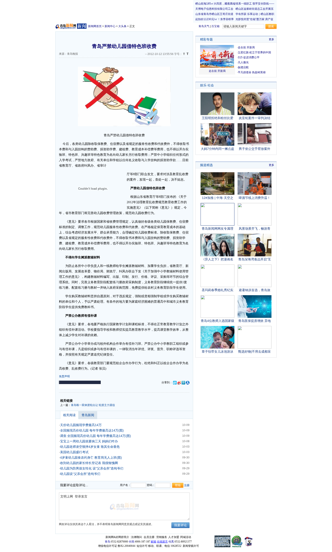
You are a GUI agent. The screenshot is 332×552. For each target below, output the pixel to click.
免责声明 (64, 376)
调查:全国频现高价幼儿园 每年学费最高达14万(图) (95, 436)
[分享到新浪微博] (179, 382)
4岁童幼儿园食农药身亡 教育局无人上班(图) (91, 457)
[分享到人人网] (187, 382)
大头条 (122, 26)
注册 (186, 485)
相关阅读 (69, 415)
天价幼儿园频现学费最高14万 (81, 425)
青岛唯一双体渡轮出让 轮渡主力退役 (93, 405)
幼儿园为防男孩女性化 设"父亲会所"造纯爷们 (91, 468)
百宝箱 (215, 26)
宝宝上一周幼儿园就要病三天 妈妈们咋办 (89, 441)
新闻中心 (110, 26)
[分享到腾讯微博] (183, 382)
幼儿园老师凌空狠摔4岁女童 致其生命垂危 (90, 446)
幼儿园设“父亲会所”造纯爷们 (80, 474)
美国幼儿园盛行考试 (74, 452)
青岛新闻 (88, 415)
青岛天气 (204, 26)
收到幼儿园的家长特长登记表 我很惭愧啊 (89, 463)
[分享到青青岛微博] (175, 382)
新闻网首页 (95, 26)
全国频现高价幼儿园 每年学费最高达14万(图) (92, 430)
